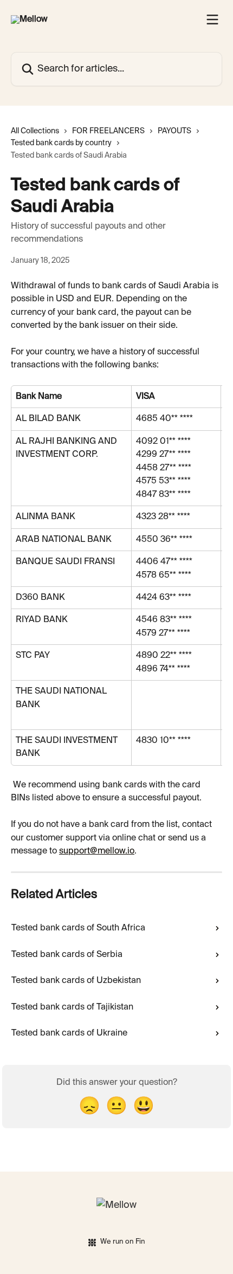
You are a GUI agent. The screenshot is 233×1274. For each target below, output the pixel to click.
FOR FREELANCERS (108, 131)
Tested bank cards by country (61, 143)
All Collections (35, 131)
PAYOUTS (174, 131)
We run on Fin (122, 1241)
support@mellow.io (96, 851)
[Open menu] (212, 19)
